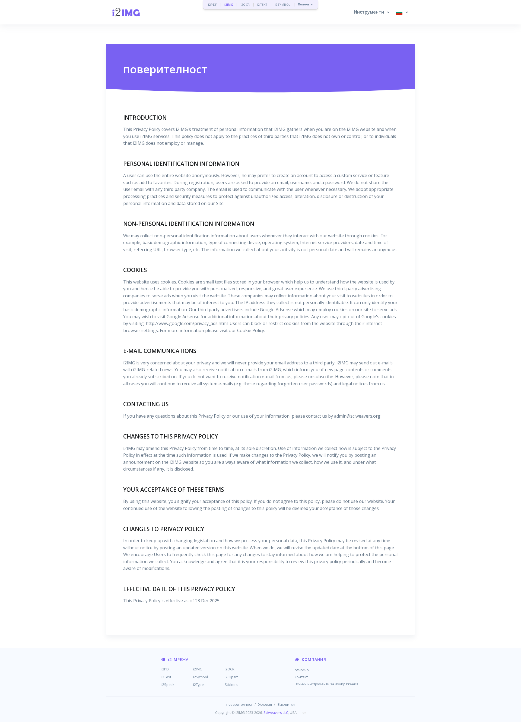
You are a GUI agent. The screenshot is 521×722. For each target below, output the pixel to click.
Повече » (305, 4)
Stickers (231, 684)
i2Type (198, 684)
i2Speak (167, 684)
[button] (371, 12)
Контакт (301, 676)
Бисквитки (286, 704)
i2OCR (245, 4)
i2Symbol (200, 676)
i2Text (166, 676)
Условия (265, 704)
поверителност (239, 704)
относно (302, 669)
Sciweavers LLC (275, 712)
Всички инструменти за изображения (326, 684)
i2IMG (228, 4)
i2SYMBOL (283, 4)
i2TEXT (262, 4)
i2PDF (212, 4)
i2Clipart (231, 676)
